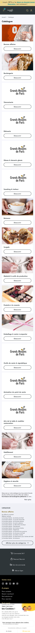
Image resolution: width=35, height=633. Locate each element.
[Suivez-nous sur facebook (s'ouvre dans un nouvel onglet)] (3, 583)
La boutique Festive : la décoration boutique (14, 525)
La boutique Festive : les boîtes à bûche (12, 535)
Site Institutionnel (7, 596)
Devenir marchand (8, 594)
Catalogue (6, 508)
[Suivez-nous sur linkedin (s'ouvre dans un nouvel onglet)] (11, 583)
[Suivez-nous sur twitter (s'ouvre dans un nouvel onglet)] (18, 583)
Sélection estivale (6, 516)
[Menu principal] (4, 10)
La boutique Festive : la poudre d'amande (13, 519)
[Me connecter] (31, 10)
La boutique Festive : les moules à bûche (13, 528)
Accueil (4, 17)
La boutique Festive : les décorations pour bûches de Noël (17, 536)
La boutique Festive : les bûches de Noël (13, 518)
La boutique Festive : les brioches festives (13, 521)
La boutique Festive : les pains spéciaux (12, 523)
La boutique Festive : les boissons (11, 538)
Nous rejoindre (6, 599)
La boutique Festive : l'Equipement (11, 526)
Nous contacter (6, 591)
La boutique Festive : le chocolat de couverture (14, 531)
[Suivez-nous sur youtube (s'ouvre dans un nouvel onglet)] (14, 583)
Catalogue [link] (11, 17)
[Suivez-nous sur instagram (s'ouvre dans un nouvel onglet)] (7, 583)
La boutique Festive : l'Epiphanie (10, 530)
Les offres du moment (8, 514)
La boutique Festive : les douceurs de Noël (13, 533)
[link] (4, 17)
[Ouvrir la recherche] (27, 10)
